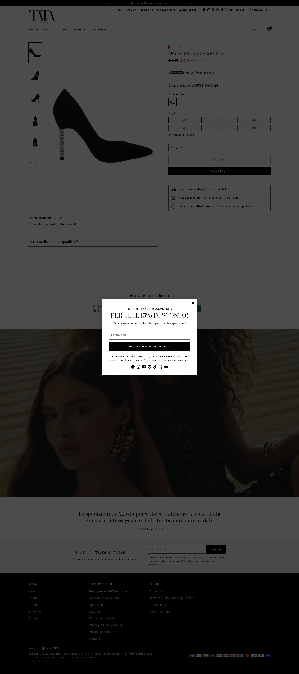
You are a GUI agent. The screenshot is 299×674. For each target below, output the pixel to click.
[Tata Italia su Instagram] (138, 367)
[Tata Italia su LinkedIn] (144, 367)
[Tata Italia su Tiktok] (155, 367)
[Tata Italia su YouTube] (166, 367)
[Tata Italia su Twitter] (160, 367)
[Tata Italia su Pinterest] (149, 367)
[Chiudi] (193, 303)
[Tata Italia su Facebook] (133, 367)
